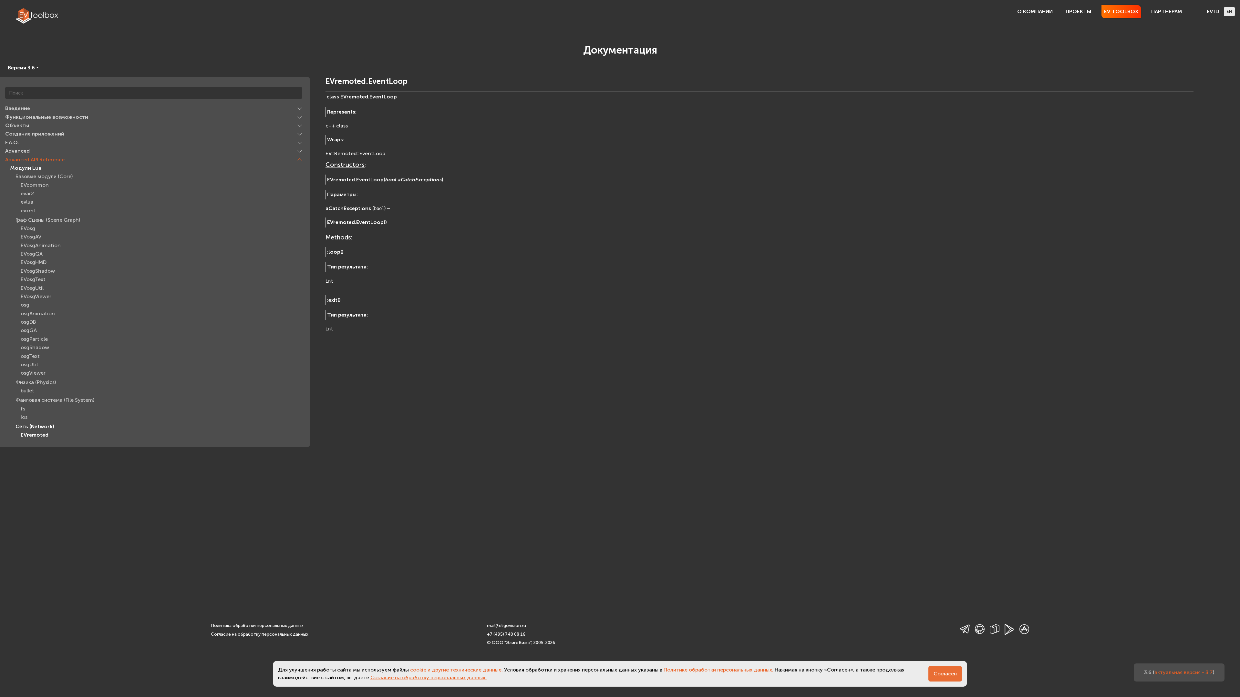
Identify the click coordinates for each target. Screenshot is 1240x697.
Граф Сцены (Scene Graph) (48, 220)
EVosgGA (32, 254)
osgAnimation (38, 313)
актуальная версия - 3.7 (1183, 672)
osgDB (28, 322)
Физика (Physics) (36, 382)
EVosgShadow (38, 271)
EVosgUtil (32, 288)
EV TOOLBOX (1121, 11)
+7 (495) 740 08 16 (506, 634)
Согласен (945, 674)
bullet (27, 391)
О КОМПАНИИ (1035, 11)
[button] (299, 108)
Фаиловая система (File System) (55, 400)
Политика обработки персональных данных (257, 625)
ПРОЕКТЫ (1078, 11)
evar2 (27, 193)
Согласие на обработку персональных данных (259, 634)
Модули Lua (25, 168)
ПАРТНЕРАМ (1166, 11)
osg (25, 305)
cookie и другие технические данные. (456, 670)
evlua (27, 202)
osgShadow (35, 347)
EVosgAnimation (41, 245)
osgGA (29, 330)
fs (23, 409)
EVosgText (33, 279)
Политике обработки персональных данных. (718, 670)
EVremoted (34, 435)
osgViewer (33, 373)
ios (24, 417)
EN (1229, 11)
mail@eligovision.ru (506, 625)
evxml (28, 210)
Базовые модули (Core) (44, 176)
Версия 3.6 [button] (21, 68)
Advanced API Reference (35, 160)
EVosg (28, 228)
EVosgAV (31, 237)
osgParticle (34, 339)
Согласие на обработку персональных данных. (428, 677)
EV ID (1213, 11)
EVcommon (35, 185)
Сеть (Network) (35, 426)
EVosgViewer (36, 296)
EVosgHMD (33, 262)
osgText (30, 356)
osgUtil (29, 364)
